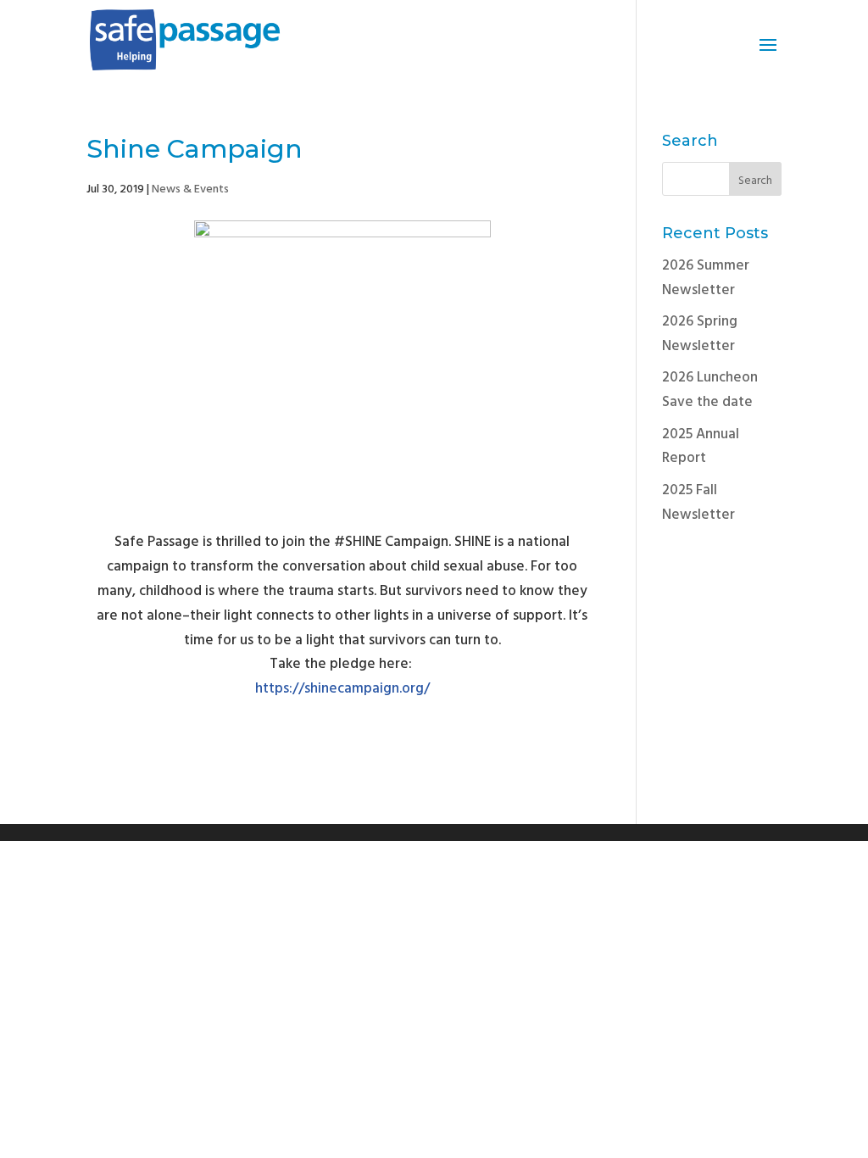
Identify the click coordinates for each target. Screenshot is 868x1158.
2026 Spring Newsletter (699, 334)
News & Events (190, 189)
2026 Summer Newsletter (705, 278)
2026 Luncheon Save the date (710, 390)
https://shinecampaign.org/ (342, 688)
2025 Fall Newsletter (698, 502)
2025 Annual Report (700, 446)
